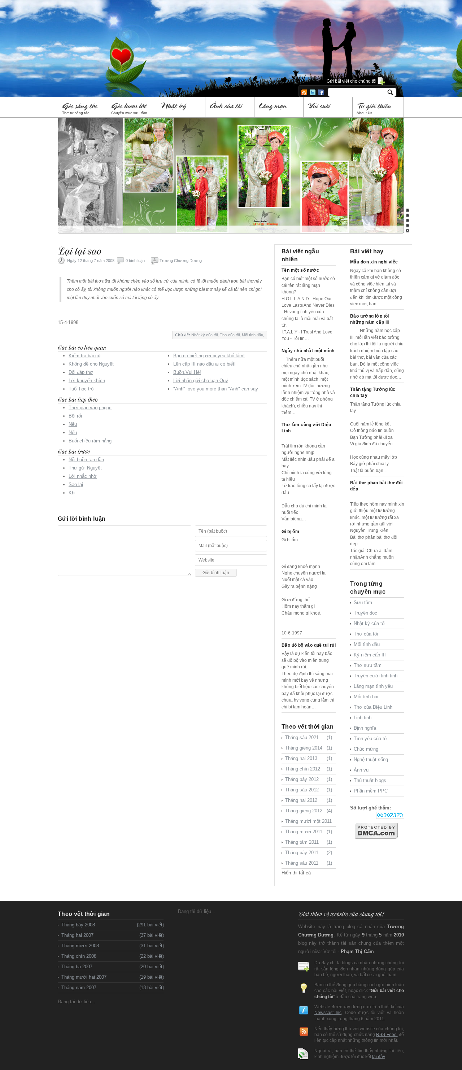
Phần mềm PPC (371, 791)
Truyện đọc (365, 613)
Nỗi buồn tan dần (86, 459)
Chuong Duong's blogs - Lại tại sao (164, 39)
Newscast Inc (327, 1012)
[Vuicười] (328, 107)
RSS (304, 92)
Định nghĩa (365, 728)
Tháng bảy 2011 (308, 852)
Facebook (321, 92)
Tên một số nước (300, 270)
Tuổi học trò (81, 389)
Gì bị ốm (290, 531)
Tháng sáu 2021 (308, 737)
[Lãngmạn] (279, 107)
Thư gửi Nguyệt (85, 468)
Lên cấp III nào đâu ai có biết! (204, 364)
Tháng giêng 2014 (308, 748)
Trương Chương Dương (181, 260)
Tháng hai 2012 (308, 800)
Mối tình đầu (252, 335)
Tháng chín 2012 (308, 769)
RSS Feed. (386, 1034)
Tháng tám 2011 (308, 842)
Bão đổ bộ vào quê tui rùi (309, 645)
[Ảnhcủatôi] (230, 107)
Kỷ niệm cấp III (370, 655)
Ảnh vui (362, 770)
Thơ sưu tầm (368, 665)
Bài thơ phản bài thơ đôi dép (376, 486)
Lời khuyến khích (87, 380)
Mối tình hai (366, 696)
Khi (72, 492)
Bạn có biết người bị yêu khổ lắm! (209, 355)
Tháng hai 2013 (308, 758)
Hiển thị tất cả (296, 872)
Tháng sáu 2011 (308, 863)
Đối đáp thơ (81, 372)
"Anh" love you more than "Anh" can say (215, 389)
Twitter (312, 92)
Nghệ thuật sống (371, 759)
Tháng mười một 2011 (308, 822)
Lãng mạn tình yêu (373, 686)
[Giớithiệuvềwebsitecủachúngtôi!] (340, 914)
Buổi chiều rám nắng (90, 441)
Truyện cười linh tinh (375, 675)
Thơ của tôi (230, 335)
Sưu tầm (363, 602)
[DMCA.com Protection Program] (379, 830)
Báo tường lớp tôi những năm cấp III (369, 319)
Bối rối (75, 416)
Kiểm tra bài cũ (84, 355)
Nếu (73, 424)
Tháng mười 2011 (308, 831)
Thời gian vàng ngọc (90, 407)
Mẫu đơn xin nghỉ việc (374, 262)
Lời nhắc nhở (83, 476)
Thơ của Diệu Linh (373, 707)
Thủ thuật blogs (370, 780)
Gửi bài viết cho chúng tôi (351, 81)
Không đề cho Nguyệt (91, 364)
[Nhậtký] (181, 107)
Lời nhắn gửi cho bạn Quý (200, 380)
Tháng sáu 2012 (308, 789)
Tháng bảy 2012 (308, 779)
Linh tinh (362, 717)
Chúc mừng (366, 749)
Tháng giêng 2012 (308, 810)
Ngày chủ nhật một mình (308, 350)
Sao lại (76, 484)
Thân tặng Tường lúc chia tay (373, 392)
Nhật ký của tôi (204, 335)
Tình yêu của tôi (371, 738)
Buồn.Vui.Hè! (187, 372)
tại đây (378, 1056)
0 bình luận (135, 260)
